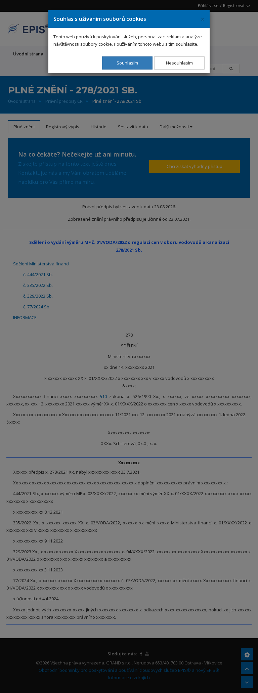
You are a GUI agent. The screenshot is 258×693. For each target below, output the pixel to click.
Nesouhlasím (179, 63)
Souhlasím (127, 63)
